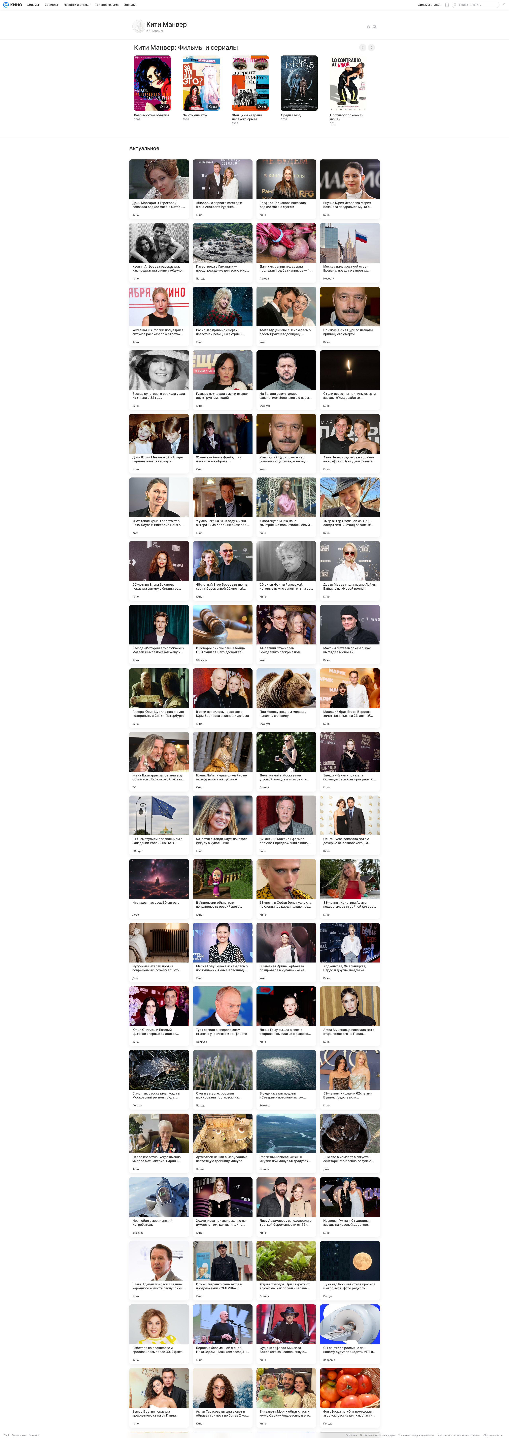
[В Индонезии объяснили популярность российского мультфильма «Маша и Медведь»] (223, 889)
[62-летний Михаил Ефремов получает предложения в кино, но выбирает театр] (286, 825)
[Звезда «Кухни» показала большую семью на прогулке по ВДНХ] (350, 762)
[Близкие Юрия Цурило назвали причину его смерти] (350, 316)
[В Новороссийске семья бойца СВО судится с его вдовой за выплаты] (223, 634)
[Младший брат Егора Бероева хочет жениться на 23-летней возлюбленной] (350, 698)
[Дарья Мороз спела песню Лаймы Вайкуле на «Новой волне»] (350, 571)
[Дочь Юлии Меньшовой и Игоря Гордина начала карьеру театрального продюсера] (159, 444)
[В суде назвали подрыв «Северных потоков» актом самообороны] (286, 1080)
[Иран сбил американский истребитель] (159, 1207)
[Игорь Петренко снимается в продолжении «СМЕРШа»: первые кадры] (223, 1270)
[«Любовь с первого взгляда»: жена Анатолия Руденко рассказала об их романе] (223, 189)
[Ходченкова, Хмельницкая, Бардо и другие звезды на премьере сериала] (350, 952)
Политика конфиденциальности (416, 1435)
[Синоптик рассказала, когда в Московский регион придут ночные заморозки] (159, 1080)
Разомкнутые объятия (151, 115)
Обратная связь (492, 1435)
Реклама (34, 1435)
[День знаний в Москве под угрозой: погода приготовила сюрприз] (286, 762)
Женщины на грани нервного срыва (247, 117)
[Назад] (362, 47)
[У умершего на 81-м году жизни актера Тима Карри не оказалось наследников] (223, 507)
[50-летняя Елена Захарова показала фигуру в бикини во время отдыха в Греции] (159, 571)
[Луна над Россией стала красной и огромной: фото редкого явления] (350, 1270)
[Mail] (6, 5)
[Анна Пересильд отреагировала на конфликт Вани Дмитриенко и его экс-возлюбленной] (350, 444)
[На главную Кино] (15, 5)
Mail (6, 1435)
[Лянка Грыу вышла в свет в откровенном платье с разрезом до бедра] (286, 1016)
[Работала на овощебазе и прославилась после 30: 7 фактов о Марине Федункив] (159, 1334)
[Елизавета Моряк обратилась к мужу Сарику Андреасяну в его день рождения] (286, 1398)
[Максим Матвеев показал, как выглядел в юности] (350, 634)
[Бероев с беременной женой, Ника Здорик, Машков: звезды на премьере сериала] (223, 1334)
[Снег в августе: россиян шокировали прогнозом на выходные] (223, 1080)
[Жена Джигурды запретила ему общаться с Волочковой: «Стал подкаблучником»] (159, 762)
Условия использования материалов (459, 1435)
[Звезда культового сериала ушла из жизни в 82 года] (159, 380)
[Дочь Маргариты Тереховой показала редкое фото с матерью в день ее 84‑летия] (159, 189)
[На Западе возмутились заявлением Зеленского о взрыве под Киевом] (286, 380)
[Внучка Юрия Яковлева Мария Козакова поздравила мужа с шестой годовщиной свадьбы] (350, 189)
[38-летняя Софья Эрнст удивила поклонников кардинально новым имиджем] (286, 889)
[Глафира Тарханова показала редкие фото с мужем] (286, 189)
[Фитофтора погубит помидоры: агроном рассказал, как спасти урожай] (350, 1398)
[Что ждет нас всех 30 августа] (159, 889)
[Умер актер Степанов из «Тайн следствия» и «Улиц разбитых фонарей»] (350, 507)
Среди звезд (291, 115)
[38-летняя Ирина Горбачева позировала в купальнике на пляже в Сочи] (286, 952)
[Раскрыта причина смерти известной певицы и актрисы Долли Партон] (223, 316)
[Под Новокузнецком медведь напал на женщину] (286, 698)
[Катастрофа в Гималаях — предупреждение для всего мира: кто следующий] (223, 253)
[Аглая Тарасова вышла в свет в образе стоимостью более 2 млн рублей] (223, 1398)
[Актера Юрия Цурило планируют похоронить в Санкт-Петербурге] (159, 698)
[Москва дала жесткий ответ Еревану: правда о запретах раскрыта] (350, 253)
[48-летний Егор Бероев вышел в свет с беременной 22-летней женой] (223, 571)
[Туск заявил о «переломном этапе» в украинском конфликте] (223, 1016)
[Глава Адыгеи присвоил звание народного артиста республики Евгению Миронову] (159, 1270)
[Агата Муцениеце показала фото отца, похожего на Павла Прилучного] (350, 1016)
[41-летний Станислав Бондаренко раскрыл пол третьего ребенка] (286, 634)
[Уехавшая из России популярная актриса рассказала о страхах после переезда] (159, 316)
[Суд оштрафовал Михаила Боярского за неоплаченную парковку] (286, 1334)
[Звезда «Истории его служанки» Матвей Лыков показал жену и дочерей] (159, 634)
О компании (19, 1435)
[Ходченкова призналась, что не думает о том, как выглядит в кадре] (223, 1207)
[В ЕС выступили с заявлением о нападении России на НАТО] (159, 825)
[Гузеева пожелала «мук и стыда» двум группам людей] (223, 380)
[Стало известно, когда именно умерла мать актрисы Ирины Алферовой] (159, 1143)
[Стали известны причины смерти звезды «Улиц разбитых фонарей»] (350, 380)
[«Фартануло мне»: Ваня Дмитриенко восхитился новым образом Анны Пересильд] (286, 507)
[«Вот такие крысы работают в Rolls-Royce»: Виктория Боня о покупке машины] (159, 507)
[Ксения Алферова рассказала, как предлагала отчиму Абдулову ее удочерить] (159, 253)
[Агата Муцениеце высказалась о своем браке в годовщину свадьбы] (286, 316)
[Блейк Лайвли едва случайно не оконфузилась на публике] (223, 762)
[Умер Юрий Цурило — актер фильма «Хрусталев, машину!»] (286, 444)
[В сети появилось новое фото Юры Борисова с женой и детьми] (223, 698)
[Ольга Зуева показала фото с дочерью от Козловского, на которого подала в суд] (350, 825)
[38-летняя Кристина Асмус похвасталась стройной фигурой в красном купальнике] (350, 889)
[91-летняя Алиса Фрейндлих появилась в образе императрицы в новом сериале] (223, 444)
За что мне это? (195, 115)
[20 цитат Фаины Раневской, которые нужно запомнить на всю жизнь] (286, 571)
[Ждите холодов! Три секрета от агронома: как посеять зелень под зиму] (286, 1270)
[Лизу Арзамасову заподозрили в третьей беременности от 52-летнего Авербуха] (286, 1207)
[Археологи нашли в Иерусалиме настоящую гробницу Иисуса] (223, 1143)
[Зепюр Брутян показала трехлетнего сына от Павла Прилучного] (159, 1398)
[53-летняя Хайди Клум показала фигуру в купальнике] (223, 825)
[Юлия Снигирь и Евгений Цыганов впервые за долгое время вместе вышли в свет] (159, 1016)
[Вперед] (371, 47)
